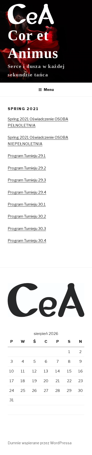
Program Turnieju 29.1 (27, 156)
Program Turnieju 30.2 (27, 216)
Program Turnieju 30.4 (27, 240)
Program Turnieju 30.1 (27, 204)
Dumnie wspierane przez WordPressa (40, 443)
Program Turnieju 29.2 (27, 168)
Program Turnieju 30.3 (27, 228)
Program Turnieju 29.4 (27, 192)
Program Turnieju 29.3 (27, 180)
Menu (49, 89)
